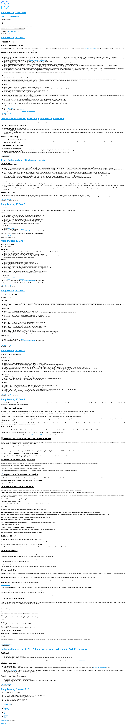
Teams (5, 711)
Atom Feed (16, 31)
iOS (4, 713)
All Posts (6, 708)
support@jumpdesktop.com (28, 111)
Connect (5, 716)
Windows (13, 108)
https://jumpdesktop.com (10, 16)
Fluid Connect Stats (5, 585)
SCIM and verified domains (99, 667)
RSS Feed (10, 31)
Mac (9, 108)
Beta (5, 717)
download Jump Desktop (90, 48)
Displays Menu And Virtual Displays (37, 60)
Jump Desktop (13, 12)
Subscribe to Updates (5, 19)
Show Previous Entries (6, 704)
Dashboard (13, 670)
